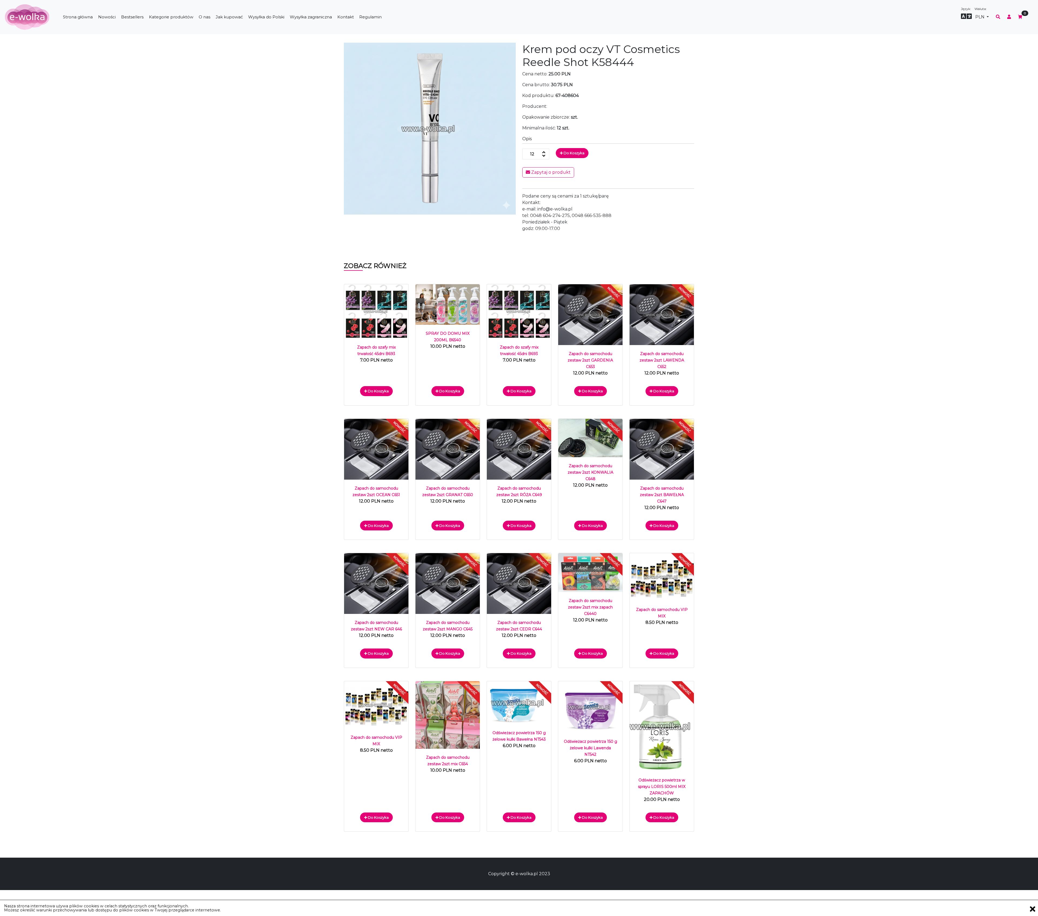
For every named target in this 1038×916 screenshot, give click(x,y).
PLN (980, 16)
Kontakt (345, 16)
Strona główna (78, 16)
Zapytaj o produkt (550, 172)
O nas (204, 16)
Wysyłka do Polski (266, 16)
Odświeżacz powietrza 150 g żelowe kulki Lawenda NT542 (590, 748)
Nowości (107, 16)
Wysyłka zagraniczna (311, 16)
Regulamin (370, 16)
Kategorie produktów (171, 16)
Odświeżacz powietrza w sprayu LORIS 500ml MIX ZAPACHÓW (662, 786)
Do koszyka (573, 153)
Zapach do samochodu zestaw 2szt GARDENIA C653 (590, 360)
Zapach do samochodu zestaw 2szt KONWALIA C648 (590, 472)
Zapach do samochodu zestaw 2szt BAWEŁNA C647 (662, 495)
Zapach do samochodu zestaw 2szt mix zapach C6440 (590, 607)
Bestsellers (132, 16)
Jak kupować (229, 16)
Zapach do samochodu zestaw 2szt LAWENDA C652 (662, 360)
